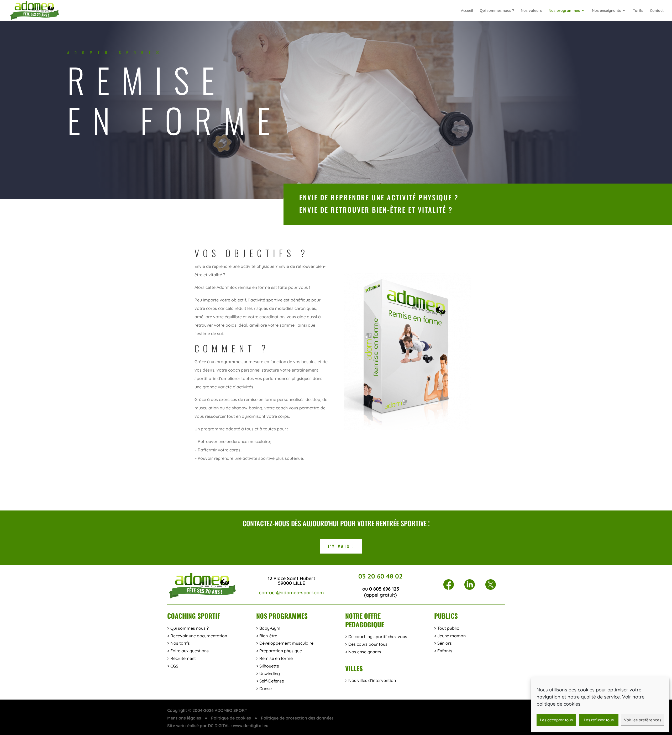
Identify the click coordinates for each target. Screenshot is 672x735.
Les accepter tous (556, 719)
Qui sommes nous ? (497, 11)
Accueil (467, 11)
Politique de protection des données (297, 718)
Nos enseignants (606, 11)
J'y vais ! (341, 546)
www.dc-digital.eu (250, 725)
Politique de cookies (231, 718)
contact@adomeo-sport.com (291, 593)
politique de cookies (558, 704)
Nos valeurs (531, 11)
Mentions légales (184, 718)
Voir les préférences (642, 719)
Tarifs (638, 11)
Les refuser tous (599, 719)
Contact (657, 11)
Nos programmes (564, 11)
